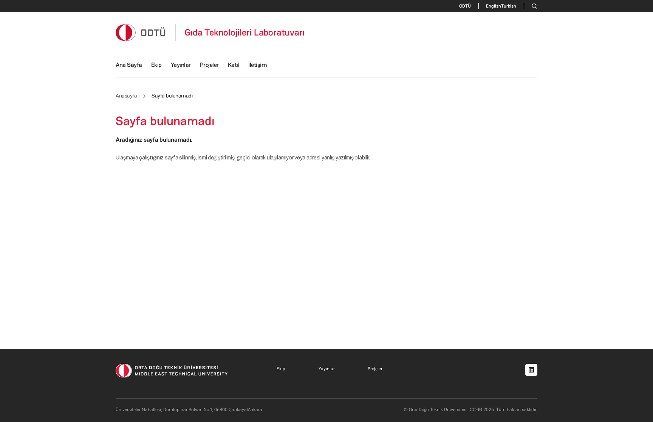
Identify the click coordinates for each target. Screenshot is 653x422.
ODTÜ (465, 6)
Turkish (508, 6)
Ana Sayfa (129, 65)
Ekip (156, 65)
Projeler (209, 65)
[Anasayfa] (141, 32)
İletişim (257, 65)
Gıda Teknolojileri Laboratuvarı (244, 32)
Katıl (234, 65)
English (493, 6)
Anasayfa (126, 95)
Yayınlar (181, 65)
